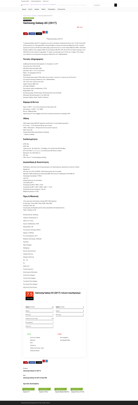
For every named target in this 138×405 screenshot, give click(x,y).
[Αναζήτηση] (115, 5)
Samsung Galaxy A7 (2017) (32, 371)
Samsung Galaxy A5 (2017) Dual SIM (35, 378)
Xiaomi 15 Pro (43, 392)
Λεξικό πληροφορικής (36, 1)
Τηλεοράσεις (51, 9)
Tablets (43, 9)
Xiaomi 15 (26, 392)
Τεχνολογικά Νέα (25, 1)
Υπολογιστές (61, 9)
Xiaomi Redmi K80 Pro (62, 392)
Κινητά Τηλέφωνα (32, 15)
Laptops (36, 9)
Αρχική (24, 9)
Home (24, 15)
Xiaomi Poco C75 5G (77, 392)
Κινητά (30, 9)
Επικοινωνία (46, 1)
